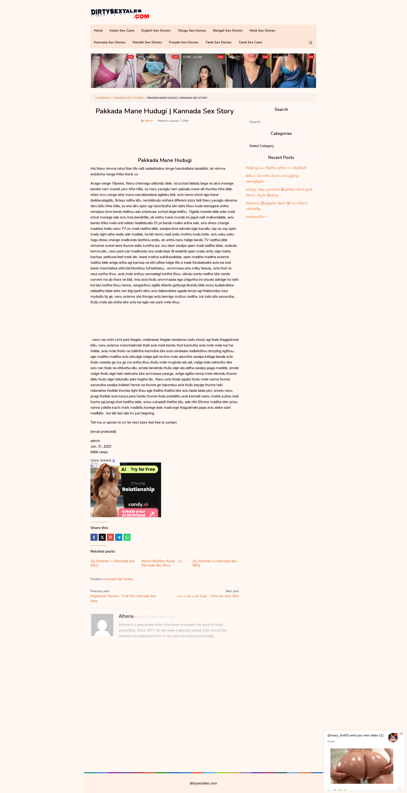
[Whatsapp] (126, 537)
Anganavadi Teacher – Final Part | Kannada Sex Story (123, 596)
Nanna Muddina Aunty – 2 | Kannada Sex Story (162, 562)
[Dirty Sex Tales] (119, 13)
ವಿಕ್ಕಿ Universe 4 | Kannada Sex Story (214, 562)
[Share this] (94, 537)
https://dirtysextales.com (155, 616)
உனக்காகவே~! (256, 216)
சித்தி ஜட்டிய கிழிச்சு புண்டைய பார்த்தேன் (276, 167)
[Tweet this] (102, 537)
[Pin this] (110, 537)
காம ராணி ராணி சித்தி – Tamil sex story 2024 (208, 593)
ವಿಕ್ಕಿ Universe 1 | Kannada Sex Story (112, 562)
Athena (126, 615)
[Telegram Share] (118, 537)
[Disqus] (164, 707)
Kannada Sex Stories (118, 579)
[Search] (311, 42)
